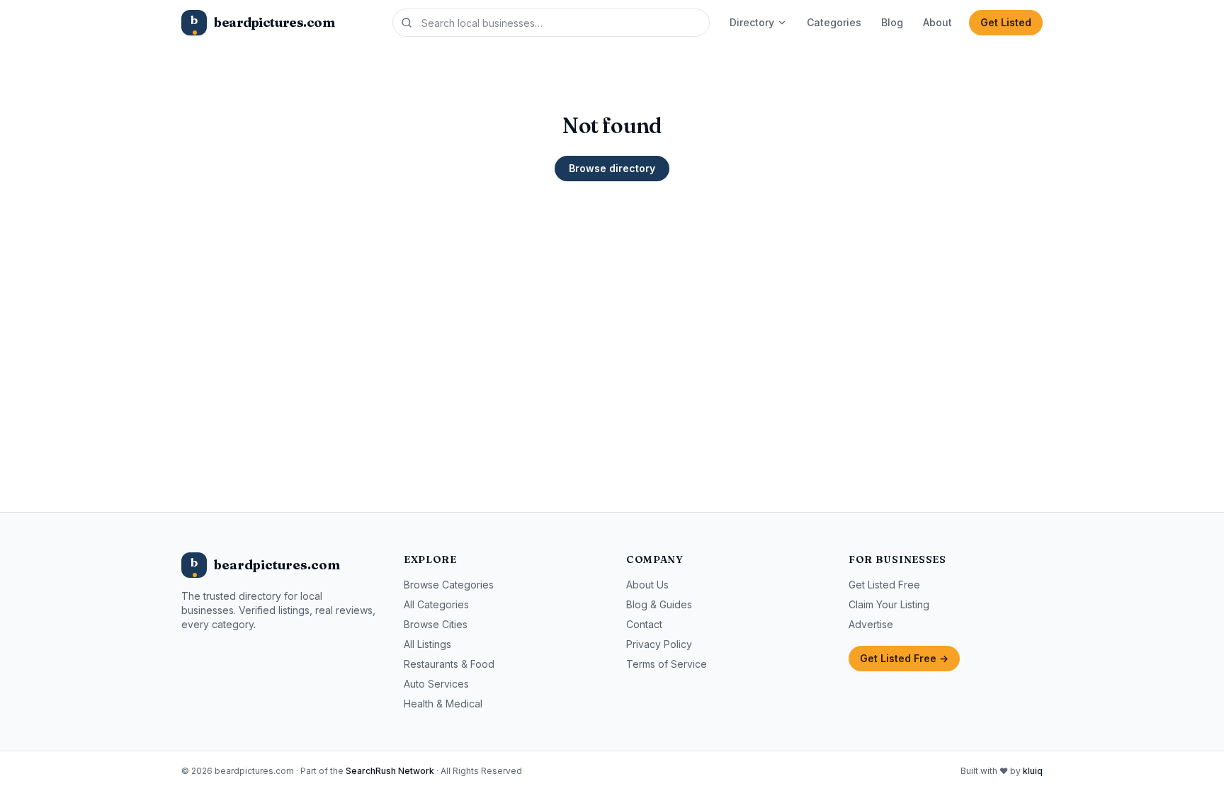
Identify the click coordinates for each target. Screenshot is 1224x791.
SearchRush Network (390, 771)
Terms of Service (666, 664)
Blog (892, 22)
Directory (752, 22)
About (937, 22)
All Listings (427, 644)
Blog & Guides (659, 604)
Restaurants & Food (449, 664)
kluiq (1033, 771)
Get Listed (1005, 22)
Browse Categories (449, 585)
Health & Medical (443, 704)
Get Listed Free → (904, 658)
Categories (834, 22)
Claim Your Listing (889, 604)
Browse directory (612, 168)
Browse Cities (436, 624)
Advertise (871, 624)
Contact (644, 624)
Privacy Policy (659, 644)
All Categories (436, 604)
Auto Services (436, 684)
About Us (647, 585)
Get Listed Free (884, 585)
